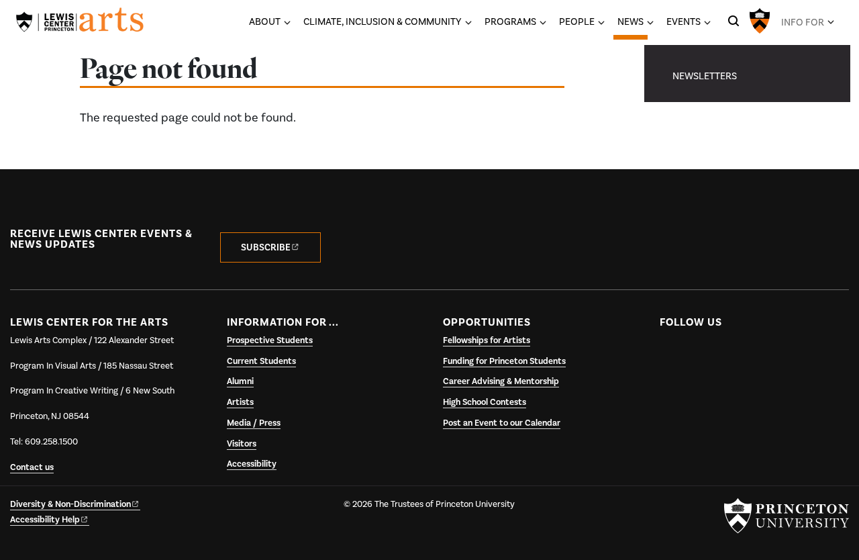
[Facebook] (671, 353)
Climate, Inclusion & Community (382, 21)
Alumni (240, 381)
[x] (697, 353)
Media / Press (254, 423)
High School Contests (484, 402)
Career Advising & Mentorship (501, 381)
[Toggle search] (733, 21)
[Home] (80, 22)
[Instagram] (724, 353)
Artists (240, 402)
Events (683, 21)
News (632, 21)
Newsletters (704, 76)
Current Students (261, 361)
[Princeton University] (760, 19)
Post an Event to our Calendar (501, 423)
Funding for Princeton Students (504, 361)
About (265, 21)
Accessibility (251, 464)
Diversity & (70, 504)
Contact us (32, 467)
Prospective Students (270, 340)
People (577, 21)
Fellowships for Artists (486, 340)
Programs (510, 21)
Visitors (241, 443)
